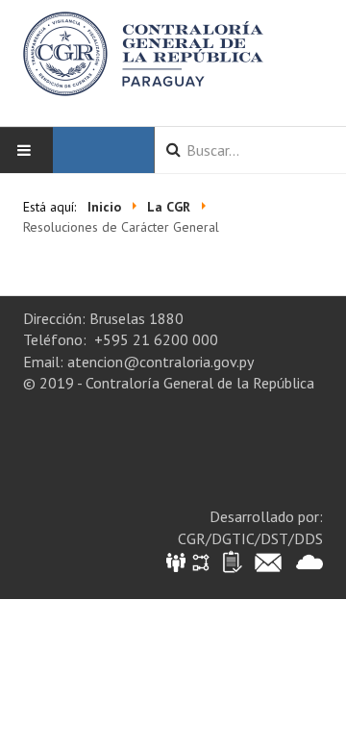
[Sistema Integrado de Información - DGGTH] (177, 561)
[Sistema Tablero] (231, 561)
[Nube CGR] (309, 561)
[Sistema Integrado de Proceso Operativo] (200, 561)
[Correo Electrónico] (268, 561)
